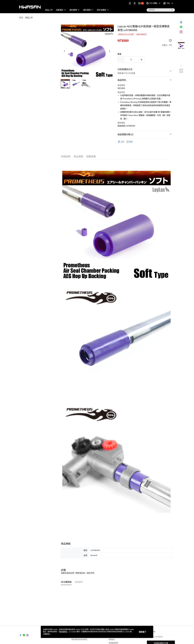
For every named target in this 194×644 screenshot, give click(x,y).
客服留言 (112, 639)
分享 (122, 142)
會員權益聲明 (113, 643)
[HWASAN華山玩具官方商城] (30, 7)
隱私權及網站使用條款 (79, 639)
